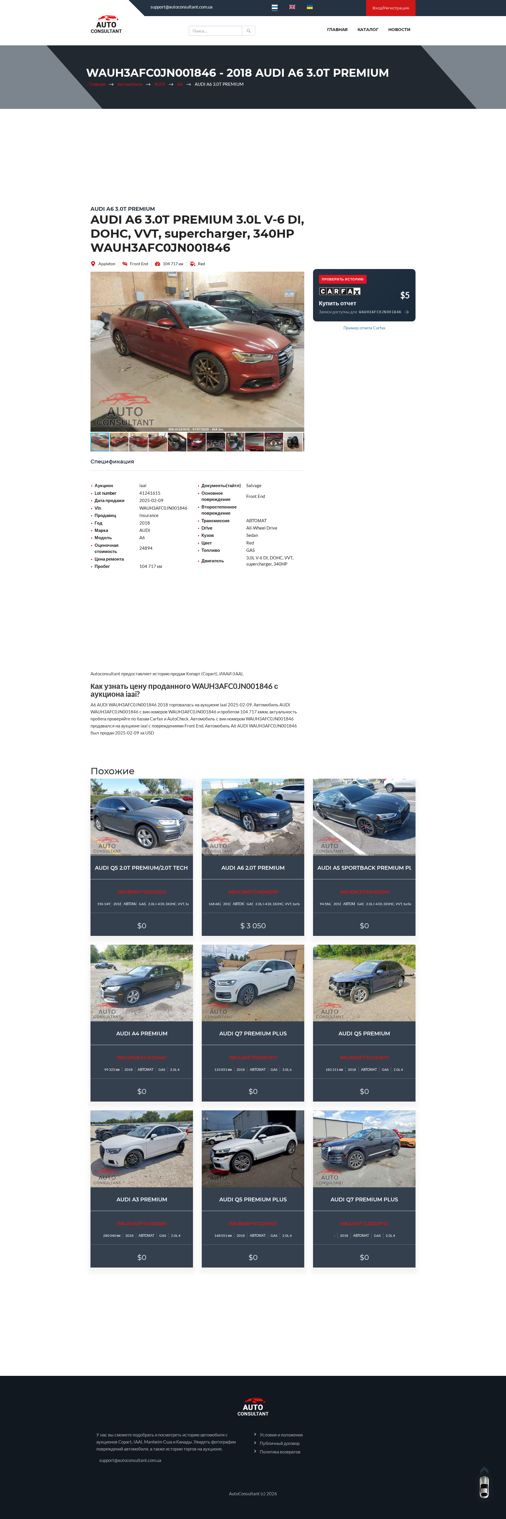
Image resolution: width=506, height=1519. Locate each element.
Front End (139, 263)
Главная (337, 29)
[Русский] (275, 6)
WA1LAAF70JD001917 (253, 1057)
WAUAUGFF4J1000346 (142, 1223)
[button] (299, 277)
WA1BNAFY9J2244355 (253, 1223)
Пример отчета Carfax (364, 327)
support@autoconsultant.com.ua (182, 6)
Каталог (368, 29)
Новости (399, 29)
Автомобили (129, 84)
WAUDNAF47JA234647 (142, 1057)
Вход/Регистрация (390, 8)
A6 (180, 84)
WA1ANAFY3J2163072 (364, 1057)
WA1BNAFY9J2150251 (141, 891)
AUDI (159, 84)
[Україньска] (310, 6)
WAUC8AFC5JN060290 (253, 891)
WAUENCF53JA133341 (364, 891)
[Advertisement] (253, 156)
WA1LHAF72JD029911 (364, 1223)
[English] (292, 6)
